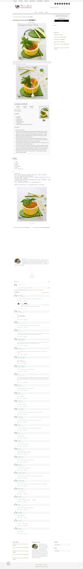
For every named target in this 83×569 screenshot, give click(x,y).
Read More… (39, 557)
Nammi (19, 504)
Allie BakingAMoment (21, 339)
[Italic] (20, 287)
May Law (19, 393)
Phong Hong (20, 464)
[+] (32, 287)
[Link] (29, 287)
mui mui (19, 311)
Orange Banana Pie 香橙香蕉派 (59, 39)
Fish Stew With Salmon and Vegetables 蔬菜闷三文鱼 (22, 227)
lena (18, 330)
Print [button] (44, 120)
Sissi (18, 374)
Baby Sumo (20, 385)
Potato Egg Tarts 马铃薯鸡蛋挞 (59, 41)
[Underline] (21, 287)
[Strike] (23, 287)
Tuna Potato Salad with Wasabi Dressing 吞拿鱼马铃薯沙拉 (41, 227)
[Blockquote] (27, 287)
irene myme (20, 520)
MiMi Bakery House (21, 480)
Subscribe (62, 20)
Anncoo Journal (45, 566)
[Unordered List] (25, 287)
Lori (18, 322)
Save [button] (43, 120)
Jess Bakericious (20, 456)
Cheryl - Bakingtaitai (21, 366)
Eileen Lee (19, 448)
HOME (36, 564)
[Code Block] (28, 287)
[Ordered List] (24, 287)
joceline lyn (20, 496)
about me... (41, 263)
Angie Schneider (20, 488)
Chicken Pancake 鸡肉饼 (58, 34)
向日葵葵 (19, 440)
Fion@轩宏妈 (20, 512)
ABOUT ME (41, 564)
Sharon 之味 (20, 528)
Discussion (32, 22)
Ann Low (21, 303)
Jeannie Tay (20, 348)
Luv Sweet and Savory (21, 472)
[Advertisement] (32, 242)
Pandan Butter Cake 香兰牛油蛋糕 (60, 37)
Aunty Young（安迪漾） (21, 357)
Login (49, 281)
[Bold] (19, 287)
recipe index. (22, 265)
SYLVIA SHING (27, 304)
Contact (45, 564)
